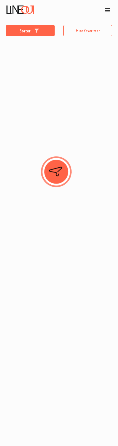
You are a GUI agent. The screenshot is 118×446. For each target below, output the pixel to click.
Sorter (25, 31)
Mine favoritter (88, 30)
